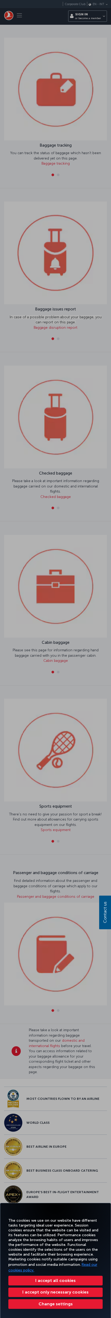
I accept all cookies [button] (55, 1280)
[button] (55, 1304)
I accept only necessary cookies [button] (55, 1292)
